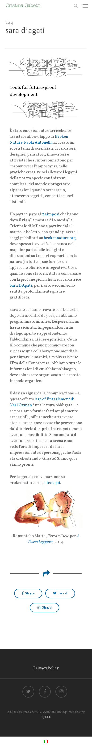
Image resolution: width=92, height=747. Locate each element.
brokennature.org (60, 238)
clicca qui (51, 483)
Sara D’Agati (21, 285)
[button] (85, 5)
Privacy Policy (46, 668)
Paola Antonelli (38, 142)
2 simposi (50, 214)
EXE (48, 717)
